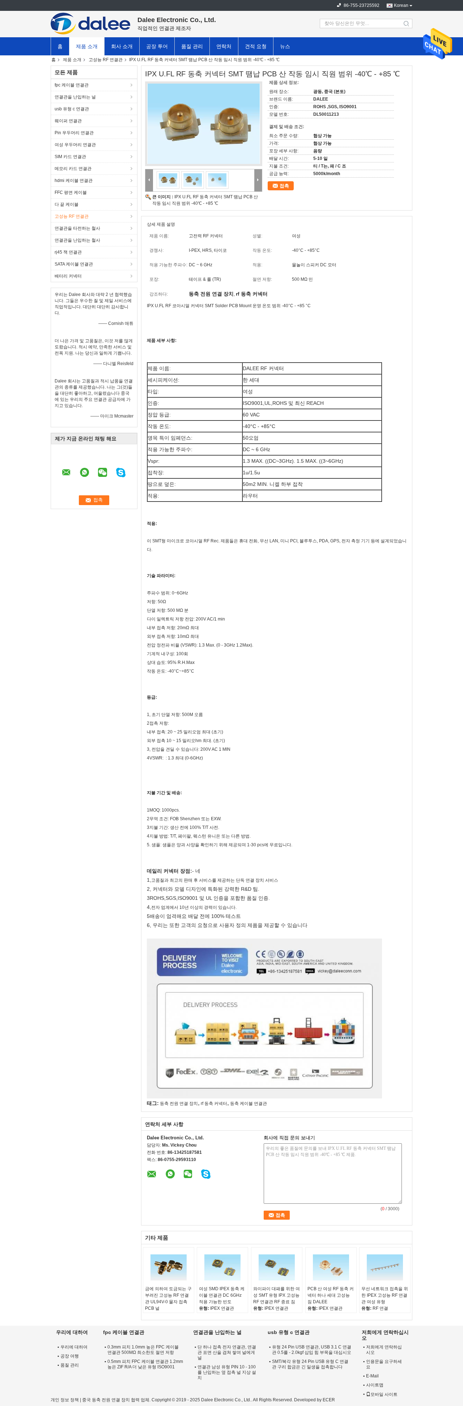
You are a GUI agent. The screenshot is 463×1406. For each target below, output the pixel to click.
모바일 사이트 (384, 1394)
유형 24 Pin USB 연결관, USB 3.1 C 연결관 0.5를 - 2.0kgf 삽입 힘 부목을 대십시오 (311, 1349)
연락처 (224, 46)
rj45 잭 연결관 (68, 252)
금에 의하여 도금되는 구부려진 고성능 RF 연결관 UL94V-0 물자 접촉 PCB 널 (168, 1298)
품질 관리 (192, 46)
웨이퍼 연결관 (68, 120)
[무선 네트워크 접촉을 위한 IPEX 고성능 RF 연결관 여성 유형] (385, 1267)
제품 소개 (87, 46)
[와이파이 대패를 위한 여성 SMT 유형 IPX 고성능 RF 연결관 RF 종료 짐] (276, 1267)
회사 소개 (122, 46)
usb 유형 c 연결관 (72, 108)
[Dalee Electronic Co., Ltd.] (90, 23)
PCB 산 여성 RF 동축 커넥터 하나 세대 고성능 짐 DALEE (330, 1295)
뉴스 (285, 46)
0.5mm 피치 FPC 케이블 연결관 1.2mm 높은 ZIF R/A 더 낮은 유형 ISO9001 (145, 1364)
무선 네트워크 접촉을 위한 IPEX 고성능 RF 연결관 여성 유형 (384, 1295)
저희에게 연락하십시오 (384, 1349)
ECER (329, 1399)
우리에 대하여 (74, 1347)
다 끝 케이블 (66, 204)
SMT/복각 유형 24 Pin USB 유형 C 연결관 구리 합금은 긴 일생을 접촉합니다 (310, 1364)
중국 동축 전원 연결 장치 (106, 1399)
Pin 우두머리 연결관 (74, 132)
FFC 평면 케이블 (71, 192)
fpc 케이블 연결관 (72, 85)
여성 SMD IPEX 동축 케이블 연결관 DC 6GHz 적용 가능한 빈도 (222, 1295)
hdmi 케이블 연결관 (74, 180)
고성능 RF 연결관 (106, 59)
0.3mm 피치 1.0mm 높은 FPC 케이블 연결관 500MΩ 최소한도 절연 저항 (143, 1349)
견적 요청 (256, 46)
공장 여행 (69, 1356)
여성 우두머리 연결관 (75, 144)
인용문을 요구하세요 (384, 1364)
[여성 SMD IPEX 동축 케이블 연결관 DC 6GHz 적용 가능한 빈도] (222, 1267)
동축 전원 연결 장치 (179, 1103)
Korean (401, 5)
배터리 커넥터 (68, 276)
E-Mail (372, 1376)
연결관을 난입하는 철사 (77, 240)
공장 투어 (157, 46)
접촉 (284, 186)
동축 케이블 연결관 (248, 1103)
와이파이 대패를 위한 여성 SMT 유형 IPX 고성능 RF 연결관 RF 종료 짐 (276, 1295)
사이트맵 (374, 1385)
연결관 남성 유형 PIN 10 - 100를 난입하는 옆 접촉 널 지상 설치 (226, 1372)
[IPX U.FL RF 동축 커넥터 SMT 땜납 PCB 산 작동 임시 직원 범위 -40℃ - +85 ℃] (203, 124)
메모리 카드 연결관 (73, 168)
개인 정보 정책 (65, 1399)
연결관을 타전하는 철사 (77, 228)
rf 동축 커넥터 (214, 1103)
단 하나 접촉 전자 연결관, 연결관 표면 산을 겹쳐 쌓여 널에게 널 (226, 1352)
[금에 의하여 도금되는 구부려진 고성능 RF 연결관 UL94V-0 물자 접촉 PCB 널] (168, 1267)
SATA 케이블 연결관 (74, 264)
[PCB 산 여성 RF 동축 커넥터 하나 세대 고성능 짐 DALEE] (331, 1267)
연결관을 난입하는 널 (75, 96)
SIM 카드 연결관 (70, 156)
